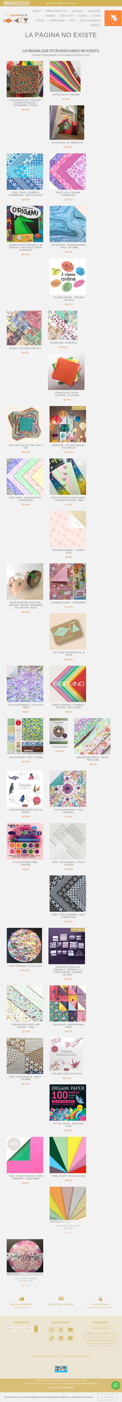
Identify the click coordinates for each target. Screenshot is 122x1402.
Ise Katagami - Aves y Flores (26, 757)
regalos (82, 16)
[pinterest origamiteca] (61, 1338)
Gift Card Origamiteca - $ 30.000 (69, 653)
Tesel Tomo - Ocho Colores (68, 1176)
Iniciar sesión (69, 3)
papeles (37, 11)
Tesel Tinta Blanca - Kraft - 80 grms (26, 1078)
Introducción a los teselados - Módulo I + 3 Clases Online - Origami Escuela (67, 971)
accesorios (94, 11)
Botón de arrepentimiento (87, 1383)
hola (72, 20)
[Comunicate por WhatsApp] (115, 1385)
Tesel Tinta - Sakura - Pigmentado (69, 193)
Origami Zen (59, 746)
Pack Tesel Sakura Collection (25, 1279)
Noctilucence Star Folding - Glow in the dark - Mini (69, 498)
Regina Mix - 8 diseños (63, 342)
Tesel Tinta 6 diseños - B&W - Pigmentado (69, 915)
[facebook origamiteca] (61, 1330)
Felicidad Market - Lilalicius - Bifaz (25, 706)
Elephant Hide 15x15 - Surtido (68, 1227)
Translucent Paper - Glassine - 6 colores (67, 394)
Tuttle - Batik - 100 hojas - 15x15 (69, 1124)
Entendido (107, 1397)
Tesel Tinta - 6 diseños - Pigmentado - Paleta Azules (26, 193)
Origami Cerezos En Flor (67, 1073)
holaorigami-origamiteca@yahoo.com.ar (101, 1333)
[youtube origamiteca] (70, 1330)
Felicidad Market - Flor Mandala (68, 811)
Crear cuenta (56, 3)
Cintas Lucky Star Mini (66, 94)
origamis (50, 16)
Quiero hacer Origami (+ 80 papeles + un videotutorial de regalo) (26, 247)
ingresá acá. (71, 1383)
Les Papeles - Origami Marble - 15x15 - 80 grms (68, 246)
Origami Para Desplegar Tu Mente (25, 811)
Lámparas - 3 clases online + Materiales (69, 446)
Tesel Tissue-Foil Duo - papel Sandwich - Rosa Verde (26, 1177)
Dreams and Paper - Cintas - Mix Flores (93, 758)
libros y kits (66, 16)
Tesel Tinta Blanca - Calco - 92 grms (69, 863)
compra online (57, 20)
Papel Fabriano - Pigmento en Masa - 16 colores (69, 706)
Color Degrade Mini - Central (26, 863)
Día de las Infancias (89, 20)
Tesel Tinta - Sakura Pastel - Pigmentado (25, 498)
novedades (77, 11)
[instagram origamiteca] (51, 1330)
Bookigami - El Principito (67, 142)
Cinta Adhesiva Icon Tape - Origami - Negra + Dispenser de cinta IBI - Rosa (26, 605)
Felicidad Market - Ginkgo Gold (68, 551)
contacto (95, 25)
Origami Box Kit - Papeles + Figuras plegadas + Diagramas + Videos (25, 102)
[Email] (70, 1338)
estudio (40, 20)
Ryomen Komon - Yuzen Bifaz (68, 602)
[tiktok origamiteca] (51, 1338)
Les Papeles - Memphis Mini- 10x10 (69, 1025)
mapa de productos (56, 11)
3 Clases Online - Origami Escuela (68, 298)
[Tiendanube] (61, 1388)
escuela (96, 16)
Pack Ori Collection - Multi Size (26, 446)
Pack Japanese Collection (25, 966)
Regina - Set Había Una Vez (25, 348)
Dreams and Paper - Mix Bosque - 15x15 (26, 1025)
